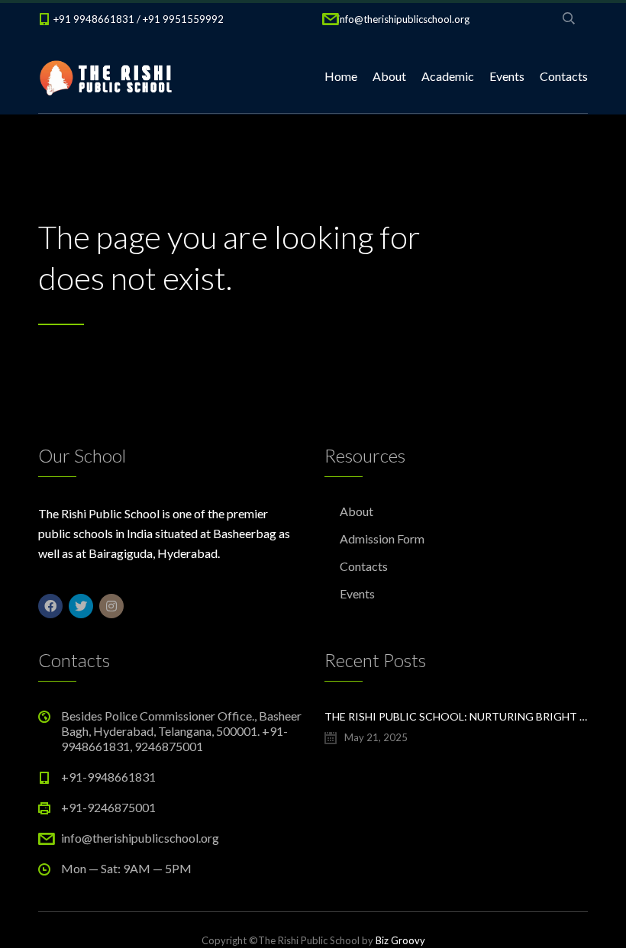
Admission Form (382, 538)
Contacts (564, 76)
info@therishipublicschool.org (403, 19)
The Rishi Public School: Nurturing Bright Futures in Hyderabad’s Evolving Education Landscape (456, 716)
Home (340, 76)
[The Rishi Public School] (107, 76)
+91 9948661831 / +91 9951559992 (138, 19)
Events (506, 76)
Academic (447, 76)
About (389, 76)
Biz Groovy (400, 940)
